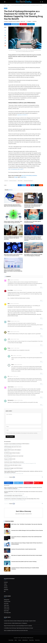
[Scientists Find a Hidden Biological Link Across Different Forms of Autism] (7, 532)
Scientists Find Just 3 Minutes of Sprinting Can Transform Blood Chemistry (25, 568)
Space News (6, 610)
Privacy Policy (31, 640)
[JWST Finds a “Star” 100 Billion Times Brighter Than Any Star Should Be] (7, 525)
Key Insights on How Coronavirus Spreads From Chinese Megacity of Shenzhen (33, 255)
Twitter (5, 584)
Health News (6, 605)
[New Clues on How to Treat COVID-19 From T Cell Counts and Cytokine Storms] (13, 247)
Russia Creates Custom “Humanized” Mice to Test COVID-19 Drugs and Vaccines (13, 222)
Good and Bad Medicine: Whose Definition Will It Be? (13, 495)
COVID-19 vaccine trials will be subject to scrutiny (12, 465)
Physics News (6, 607)
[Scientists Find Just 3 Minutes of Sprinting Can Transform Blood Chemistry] (7, 569)
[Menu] (4, 2)
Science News (6, 608)
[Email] (5, 43)
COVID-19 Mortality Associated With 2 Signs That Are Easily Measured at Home (12, 205)
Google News (23, 177)
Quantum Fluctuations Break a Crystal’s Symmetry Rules (23, 549)
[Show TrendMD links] (42, 503)
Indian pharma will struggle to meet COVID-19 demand (13, 468)
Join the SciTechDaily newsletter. (29, 175)
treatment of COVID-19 (22, 114)
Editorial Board (25, 640)
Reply (41, 287)
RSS (4, 591)
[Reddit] (5, 45)
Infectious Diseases (12, 180)
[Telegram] (5, 40)
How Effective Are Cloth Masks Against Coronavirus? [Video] (32, 222)
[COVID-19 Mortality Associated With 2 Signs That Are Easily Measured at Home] (13, 198)
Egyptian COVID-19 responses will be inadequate (12, 449)
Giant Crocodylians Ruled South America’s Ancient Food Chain (16, 630)
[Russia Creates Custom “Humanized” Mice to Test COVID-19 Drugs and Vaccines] (13, 214)
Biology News (6, 599)
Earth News (6, 603)
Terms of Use (37, 640)
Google (16, 177)
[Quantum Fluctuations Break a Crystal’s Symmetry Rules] (7, 550)
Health (5, 8)
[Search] (42, 2)
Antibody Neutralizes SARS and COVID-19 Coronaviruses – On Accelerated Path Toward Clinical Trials (33, 206)
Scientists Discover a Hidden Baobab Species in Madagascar (15, 623)
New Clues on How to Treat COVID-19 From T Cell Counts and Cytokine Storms (13, 255)
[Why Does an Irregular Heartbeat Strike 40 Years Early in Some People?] (7, 557)
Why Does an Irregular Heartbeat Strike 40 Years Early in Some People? (26, 555)
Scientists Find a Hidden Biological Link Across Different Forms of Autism (27, 530)
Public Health (20, 180)
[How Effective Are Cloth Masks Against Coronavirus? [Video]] (33, 214)
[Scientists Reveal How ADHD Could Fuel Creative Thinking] (7, 563)
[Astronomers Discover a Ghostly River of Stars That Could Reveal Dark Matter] (7, 538)
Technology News (7, 612)
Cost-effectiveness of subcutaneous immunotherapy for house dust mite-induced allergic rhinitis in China (21, 498)
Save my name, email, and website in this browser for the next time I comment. (22, 433)
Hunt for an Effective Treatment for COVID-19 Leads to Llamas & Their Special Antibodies (13, 238)
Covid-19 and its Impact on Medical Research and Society (14, 462)
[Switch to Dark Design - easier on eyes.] (40, 1)
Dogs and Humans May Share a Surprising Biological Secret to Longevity (18, 625)
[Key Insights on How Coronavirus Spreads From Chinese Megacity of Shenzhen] (33, 247)
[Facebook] (5, 30)
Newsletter (6, 589)
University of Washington (28, 180)
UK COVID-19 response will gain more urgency (12, 452)
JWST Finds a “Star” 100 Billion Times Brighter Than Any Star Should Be (26, 524)
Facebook (6, 582)
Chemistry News (7, 601)
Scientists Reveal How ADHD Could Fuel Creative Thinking (23, 561)
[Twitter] (5, 33)
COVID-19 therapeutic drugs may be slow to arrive (12, 446)
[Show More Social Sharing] (36, 24)
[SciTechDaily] (23, 2)
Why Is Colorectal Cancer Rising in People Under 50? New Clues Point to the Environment (26, 543)
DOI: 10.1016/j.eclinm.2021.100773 (15, 169)
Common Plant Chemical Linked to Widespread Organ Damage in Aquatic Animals (20, 620)
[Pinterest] (5, 38)
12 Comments (29, 21)
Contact (19, 640)
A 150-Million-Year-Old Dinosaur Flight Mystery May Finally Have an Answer (18, 628)
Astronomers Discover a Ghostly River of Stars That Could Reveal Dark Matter (26, 537)
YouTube (5, 585)
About (16, 640)
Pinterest (5, 587)
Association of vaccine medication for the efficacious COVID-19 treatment (16, 443)
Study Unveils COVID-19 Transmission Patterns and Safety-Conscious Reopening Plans (13, 271)
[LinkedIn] (5, 35)
